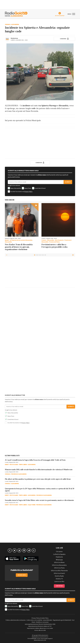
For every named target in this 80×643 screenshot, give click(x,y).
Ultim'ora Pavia (59, 568)
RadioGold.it (45, 635)
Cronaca (7, 24)
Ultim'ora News (59, 562)
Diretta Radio (59, 576)
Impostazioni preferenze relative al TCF (40, 626)
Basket (7, 240)
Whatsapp (59, 560)
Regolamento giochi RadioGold (62, 620)
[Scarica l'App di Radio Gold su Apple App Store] (12, 558)
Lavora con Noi (59, 581)
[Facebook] (10, 550)
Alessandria (15, 24)
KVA (45, 640)
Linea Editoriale (47, 620)
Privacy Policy (28, 192)
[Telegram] (29, 550)
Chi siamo (59, 551)
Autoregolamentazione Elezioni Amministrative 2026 (40, 624)
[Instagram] (24, 550)
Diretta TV (59, 579)
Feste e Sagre (14, 464)
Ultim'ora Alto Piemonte (59, 571)
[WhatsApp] (34, 550)
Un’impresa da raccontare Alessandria (21, 240)
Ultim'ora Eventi (59, 573)
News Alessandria (15, 188)
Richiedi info (22, 575)
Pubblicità (59, 557)
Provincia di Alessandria (18, 474)
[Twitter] (14, 550)
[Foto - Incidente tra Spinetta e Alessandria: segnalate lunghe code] (40, 71)
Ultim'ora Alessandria (59, 565)
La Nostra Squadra (59, 554)
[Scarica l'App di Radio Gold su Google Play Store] (31, 558)
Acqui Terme (31, 505)
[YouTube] (19, 550)
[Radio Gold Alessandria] (16, 14)
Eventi (7, 464)
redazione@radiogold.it (47, 638)
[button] (73, 255)
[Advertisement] (40, 143)
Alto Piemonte (59, 240)
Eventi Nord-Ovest (40, 188)
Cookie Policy (44, 618)
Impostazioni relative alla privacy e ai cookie (40, 628)
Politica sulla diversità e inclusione (16, 620)
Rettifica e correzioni (42, 622)
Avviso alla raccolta (40, 630)
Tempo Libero (23, 464)
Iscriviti (68, 182)
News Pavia (27, 188)
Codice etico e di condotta (34, 620)
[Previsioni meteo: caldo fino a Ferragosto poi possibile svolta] (58, 220)
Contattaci (59, 586)
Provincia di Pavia (54, 242)
